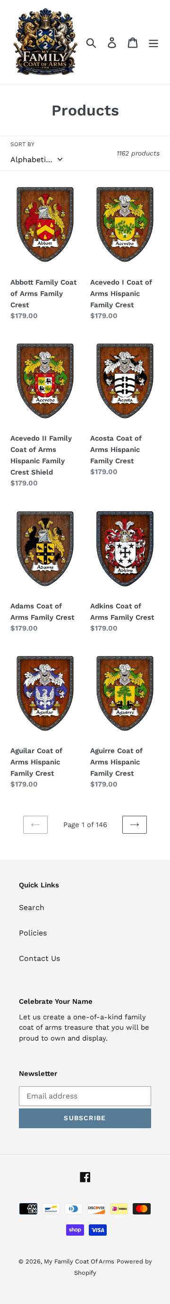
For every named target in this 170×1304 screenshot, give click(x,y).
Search (31, 907)
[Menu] (153, 42)
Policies (33, 932)
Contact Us (39, 958)
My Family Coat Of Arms (79, 1261)
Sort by (22, 144)
